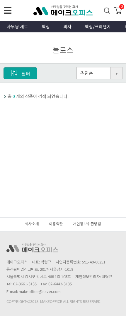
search (107, 10)
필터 (25, 73)
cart (118, 9)
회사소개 (32, 223)
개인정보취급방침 (87, 223)
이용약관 (56, 223)
